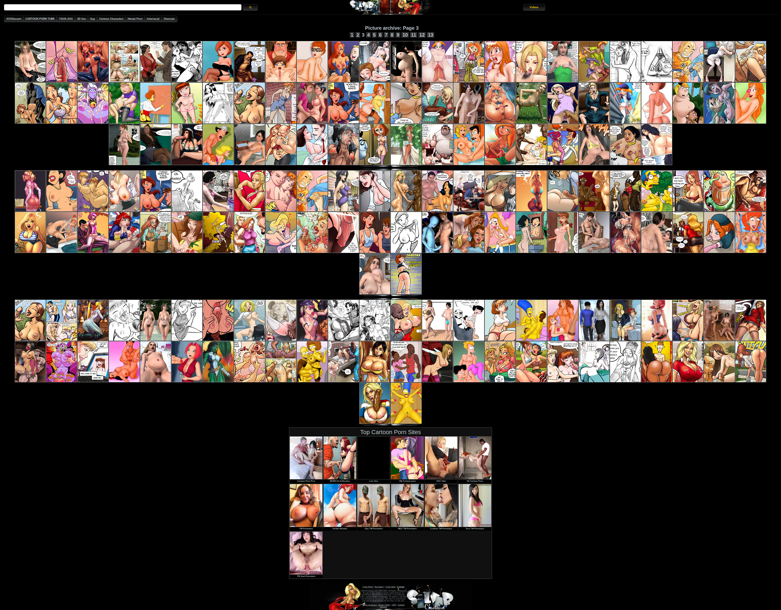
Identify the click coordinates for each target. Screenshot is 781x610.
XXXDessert (13, 18)
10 (405, 35)
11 (413, 35)
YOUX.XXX (66, 18)
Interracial (153, 18)
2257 (394, 605)
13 (430, 35)
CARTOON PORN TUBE (40, 18)
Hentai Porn (135, 18)
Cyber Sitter (390, 587)
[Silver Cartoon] (390, 7)
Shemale (169, 18)
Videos (534, 7)
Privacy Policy (384, 605)
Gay (92, 18)
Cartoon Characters (111, 18)
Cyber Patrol (367, 587)
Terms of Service (369, 605)
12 (422, 35)
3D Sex (81, 18)
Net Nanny (379, 587)
